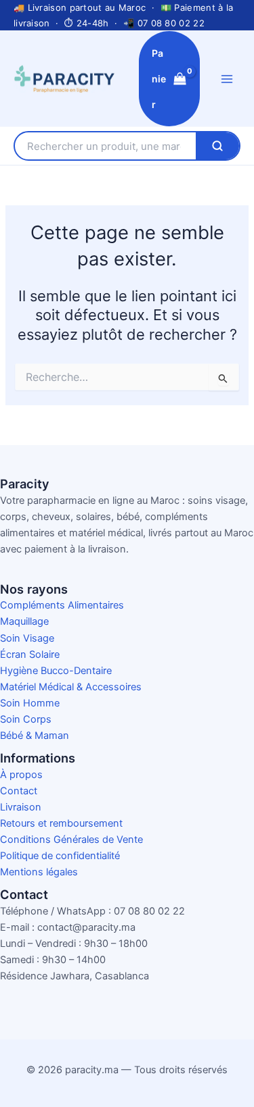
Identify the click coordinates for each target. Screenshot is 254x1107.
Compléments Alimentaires (62, 605)
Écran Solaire (30, 654)
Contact (18, 791)
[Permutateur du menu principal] (226, 78)
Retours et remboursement (61, 823)
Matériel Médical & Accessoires (71, 687)
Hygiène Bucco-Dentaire (56, 671)
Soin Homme (30, 703)
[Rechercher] (217, 145)
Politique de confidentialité (60, 856)
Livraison (20, 807)
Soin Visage (27, 638)
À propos (21, 775)
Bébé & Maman (34, 735)
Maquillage (24, 621)
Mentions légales (39, 872)
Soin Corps (25, 719)
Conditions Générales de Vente (71, 839)
